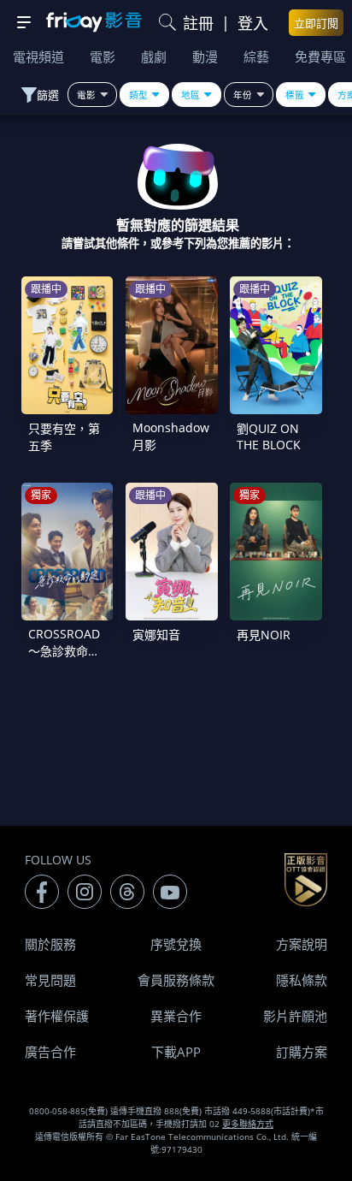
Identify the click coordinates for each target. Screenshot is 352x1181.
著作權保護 (57, 1015)
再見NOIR (263, 634)
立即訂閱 (316, 23)
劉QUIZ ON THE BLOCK (269, 436)
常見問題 (50, 979)
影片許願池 (295, 1015)
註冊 (198, 23)
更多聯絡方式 (247, 1124)
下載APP (176, 1051)
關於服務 (50, 944)
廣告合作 (50, 1051)
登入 (253, 23)
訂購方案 (301, 1051)
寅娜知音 (156, 634)
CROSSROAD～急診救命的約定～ (64, 651)
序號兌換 (176, 944)
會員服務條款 (176, 979)
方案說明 (301, 944)
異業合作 (176, 1015)
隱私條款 (301, 979)
